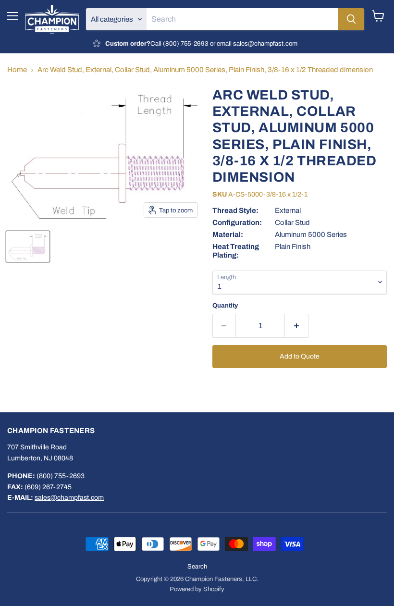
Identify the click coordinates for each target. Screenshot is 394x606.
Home (17, 70)
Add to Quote (300, 356)
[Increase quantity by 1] (296, 326)
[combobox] (242, 19)
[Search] (351, 19)
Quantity (225, 305)
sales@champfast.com (69, 497)
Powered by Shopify (197, 589)
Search (197, 566)
